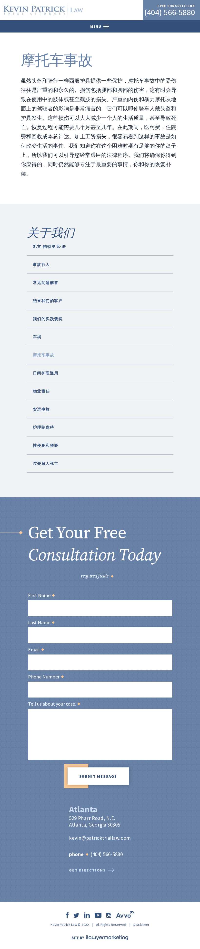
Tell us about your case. (54, 703)
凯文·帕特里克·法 (49, 246)
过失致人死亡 (46, 463)
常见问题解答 (46, 282)
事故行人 (41, 264)
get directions (87, 870)
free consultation (176, 6)
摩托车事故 (43, 354)
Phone (76, 854)
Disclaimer (141, 924)
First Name (41, 595)
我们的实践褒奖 (48, 318)
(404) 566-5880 (169, 12)
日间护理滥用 (46, 373)
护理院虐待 (43, 427)
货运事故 (41, 409)
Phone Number (45, 676)
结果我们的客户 (48, 300)
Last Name (41, 622)
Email (36, 649)
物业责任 (41, 391)
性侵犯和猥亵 (46, 445)
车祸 (37, 336)
